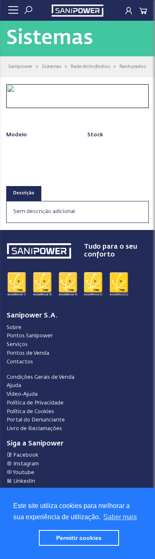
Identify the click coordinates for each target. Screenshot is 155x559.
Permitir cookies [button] (79, 538)
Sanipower (20, 66)
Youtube (23, 472)
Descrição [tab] (23, 193)
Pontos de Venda (28, 353)
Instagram (25, 464)
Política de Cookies (30, 411)
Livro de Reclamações (34, 428)
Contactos (20, 362)
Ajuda (14, 385)
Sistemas (51, 66)
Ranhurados (132, 66)
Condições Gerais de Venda (40, 377)
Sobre (14, 327)
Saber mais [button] (120, 516)
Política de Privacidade (35, 403)
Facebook (25, 455)
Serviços (17, 344)
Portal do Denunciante (36, 420)
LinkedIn (23, 481)
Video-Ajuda (22, 394)
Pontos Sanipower (30, 336)
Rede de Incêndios (90, 66)
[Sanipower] (77, 9)
